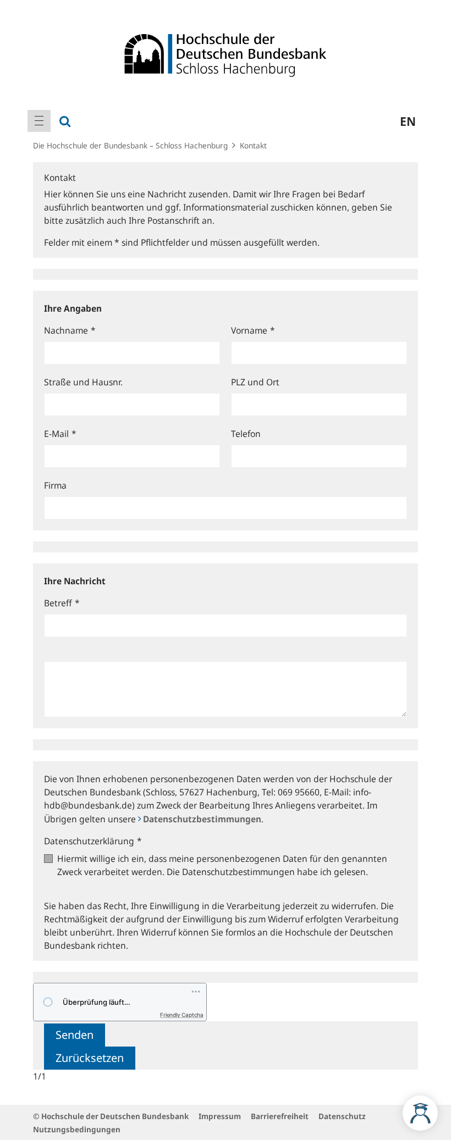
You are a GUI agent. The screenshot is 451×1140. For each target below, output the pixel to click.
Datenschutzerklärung (93, 841)
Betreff (62, 603)
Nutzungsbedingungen (76, 1129)
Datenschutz (342, 1116)
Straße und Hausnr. (83, 382)
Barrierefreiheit (280, 1116)
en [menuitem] (408, 121)
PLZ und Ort (255, 382)
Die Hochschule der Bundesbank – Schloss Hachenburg (130, 145)
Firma (55, 485)
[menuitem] (39, 121)
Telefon (246, 434)
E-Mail (60, 434)
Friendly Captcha (182, 1014)
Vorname (253, 330)
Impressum (220, 1116)
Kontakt (253, 145)
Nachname (70, 330)
